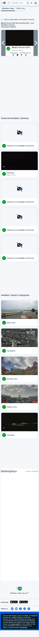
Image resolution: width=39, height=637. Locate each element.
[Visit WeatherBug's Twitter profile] (12, 608)
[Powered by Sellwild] (35, 471)
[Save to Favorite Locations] (8, 3)
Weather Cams (8, 8)
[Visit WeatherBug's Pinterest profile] (29, 608)
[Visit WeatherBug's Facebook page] (20, 608)
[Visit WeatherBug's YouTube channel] (16, 608)
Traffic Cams (20, 8)
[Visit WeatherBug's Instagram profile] (24, 608)
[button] (36, 615)
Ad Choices (23, 627)
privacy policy (14, 624)
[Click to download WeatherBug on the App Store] (14, 602)
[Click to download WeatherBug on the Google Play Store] (23, 602)
